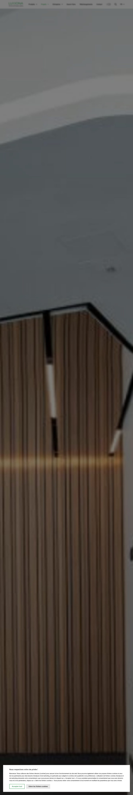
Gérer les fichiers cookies (38, 786)
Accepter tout (17, 786)
